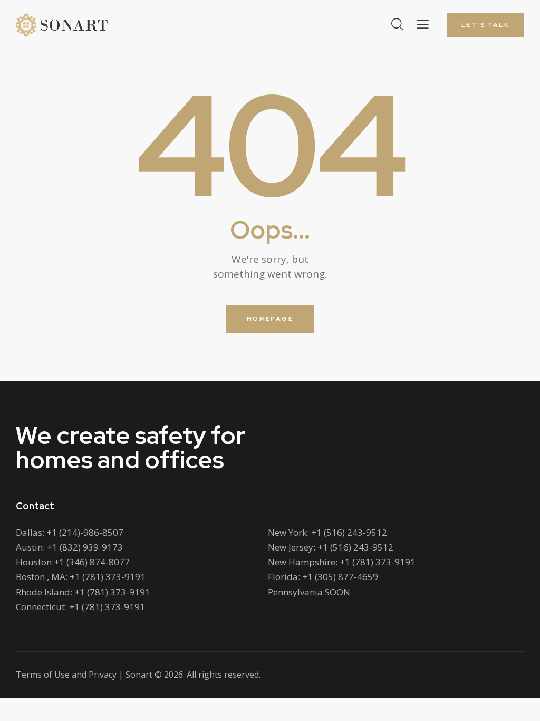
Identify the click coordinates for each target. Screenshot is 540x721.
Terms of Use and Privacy (66, 674)
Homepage (270, 319)
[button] (423, 24)
